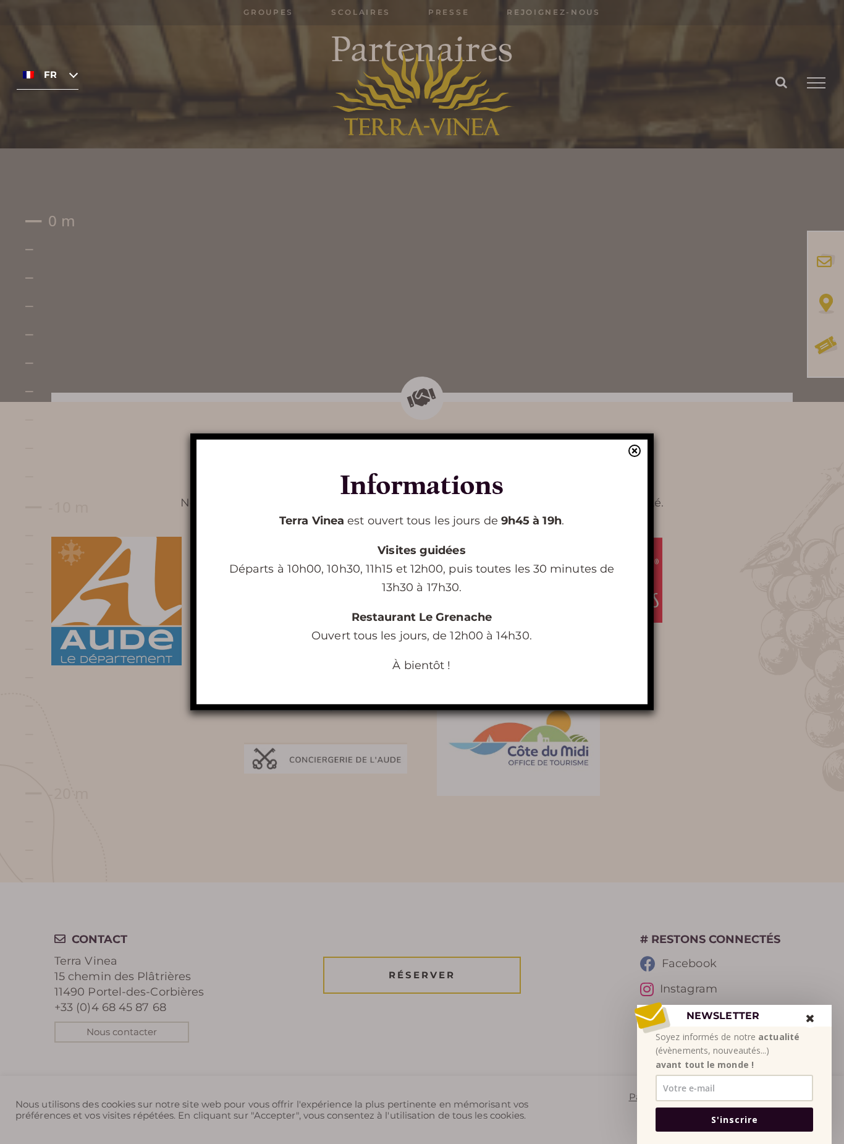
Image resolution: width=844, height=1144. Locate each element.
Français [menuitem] (50, 75)
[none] (47, 74)
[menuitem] (47, 74)
